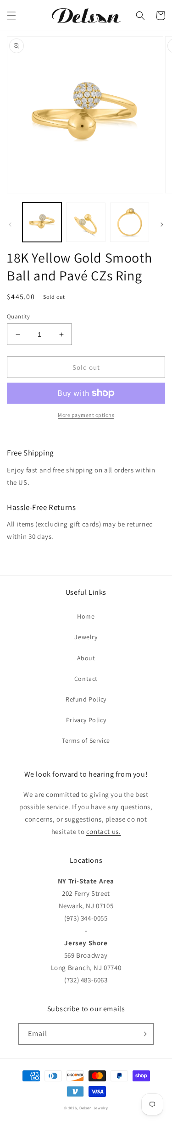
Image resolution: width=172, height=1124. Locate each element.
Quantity (18, 316)
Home (85, 616)
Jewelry (85, 637)
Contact (86, 678)
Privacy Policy (86, 720)
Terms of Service (86, 740)
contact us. (103, 831)
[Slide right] (162, 224)
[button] (11, 15)
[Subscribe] (143, 1034)
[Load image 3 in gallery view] (129, 222)
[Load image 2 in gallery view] (85, 222)
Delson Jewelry (93, 1107)
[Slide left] (10, 224)
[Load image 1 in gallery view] (41, 222)
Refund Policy (86, 699)
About (86, 658)
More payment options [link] (86, 414)
